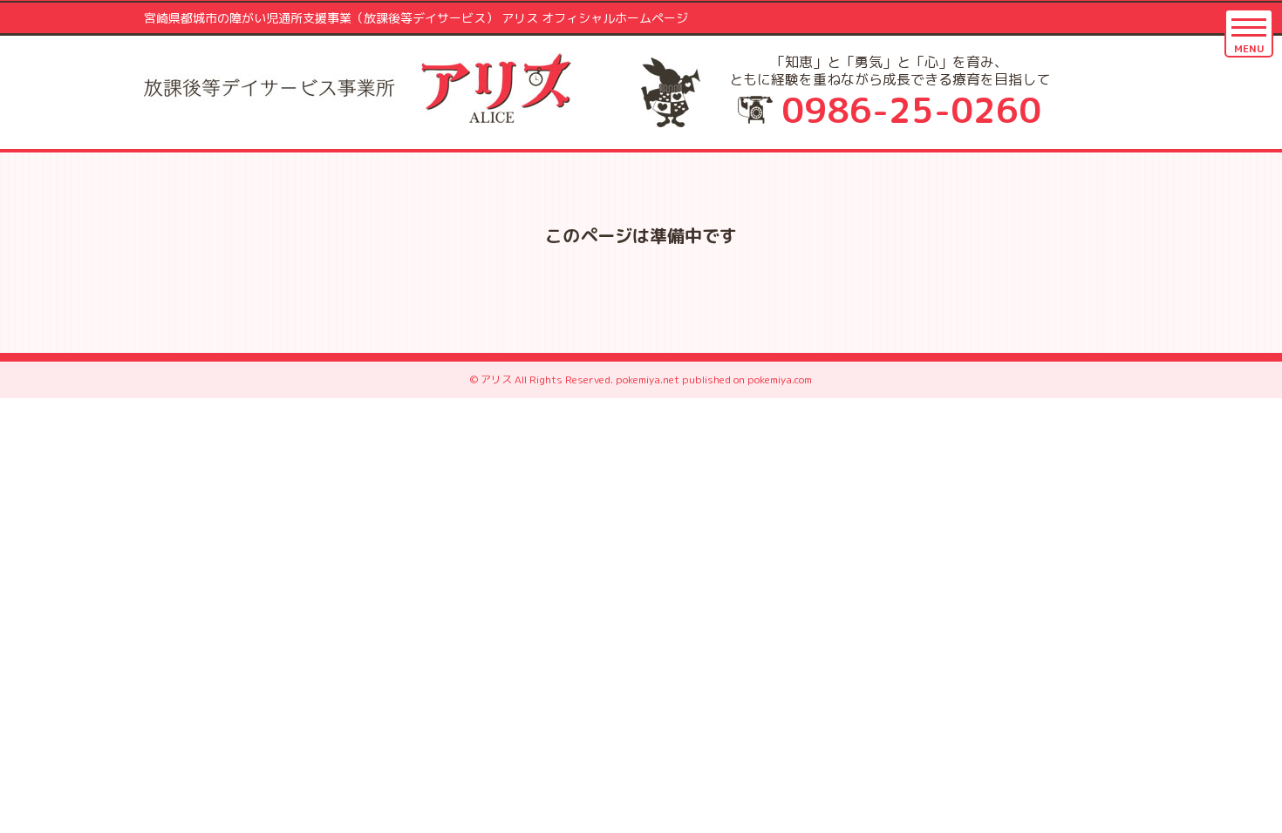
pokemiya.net (647, 379)
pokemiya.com (779, 379)
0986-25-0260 (911, 110)
